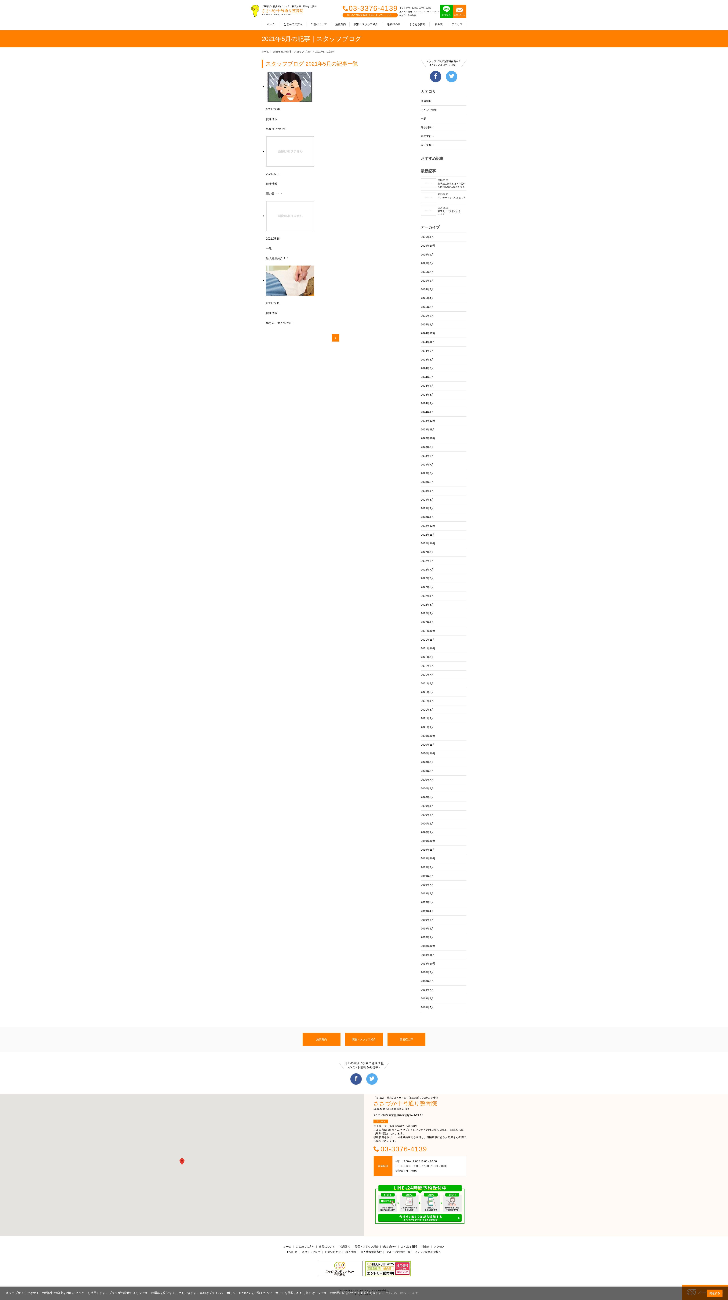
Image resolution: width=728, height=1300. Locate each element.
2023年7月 (427, 464)
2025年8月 (427, 263)
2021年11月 (428, 639)
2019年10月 (428, 858)
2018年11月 (428, 954)
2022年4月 (427, 595)
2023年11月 (428, 429)
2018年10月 (428, 963)
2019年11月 (428, 849)
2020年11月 (428, 744)
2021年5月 (427, 692)
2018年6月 (427, 998)
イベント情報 (429, 109)
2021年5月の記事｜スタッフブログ (292, 51)
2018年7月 (427, 989)
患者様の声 (393, 24)
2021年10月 (428, 648)
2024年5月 (427, 376)
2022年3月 (427, 604)
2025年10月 (428, 245)
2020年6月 (427, 788)
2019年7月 (427, 884)
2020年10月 (428, 753)
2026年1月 (427, 236)
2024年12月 (428, 333)
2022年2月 (427, 613)
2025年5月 (427, 289)
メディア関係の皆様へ (428, 1251)
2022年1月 (427, 622)
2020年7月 (427, 779)
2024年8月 (427, 359)
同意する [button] (714, 1293)
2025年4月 (427, 298)
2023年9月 (427, 447)
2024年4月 (427, 385)
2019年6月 (427, 893)
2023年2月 (427, 508)
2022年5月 (427, 587)
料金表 (439, 24)
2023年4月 (427, 490)
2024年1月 (427, 412)
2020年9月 (427, 762)
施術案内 (321, 1039)
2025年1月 (427, 324)
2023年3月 (427, 499)
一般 (423, 118)
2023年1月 (427, 517)
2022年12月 (428, 525)
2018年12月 (428, 945)
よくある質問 (417, 24)
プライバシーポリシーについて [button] (402, 1293)
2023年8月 (427, 455)
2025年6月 (427, 280)
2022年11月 (428, 534)
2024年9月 (427, 350)
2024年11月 (428, 341)
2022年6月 (427, 578)
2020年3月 (427, 814)
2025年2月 (427, 315)
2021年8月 (427, 665)
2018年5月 (427, 1007)
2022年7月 (427, 569)
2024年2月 (427, 403)
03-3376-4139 (373, 8)
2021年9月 (427, 657)
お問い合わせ (333, 1251)
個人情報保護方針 (371, 1251)
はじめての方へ (293, 24)
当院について (319, 24)
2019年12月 (428, 840)
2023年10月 (428, 438)
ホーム (271, 24)
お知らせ (292, 1251)
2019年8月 (427, 876)
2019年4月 (427, 911)
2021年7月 (427, 674)
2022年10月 (428, 543)
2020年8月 (427, 771)
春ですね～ (427, 136)
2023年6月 (427, 473)
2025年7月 (427, 271)
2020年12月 (428, 735)
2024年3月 (427, 394)
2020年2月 (427, 823)
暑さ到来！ (427, 127)
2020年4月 (427, 805)
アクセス (457, 24)
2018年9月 (427, 972)
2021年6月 (427, 683)
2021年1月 (427, 727)
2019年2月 (427, 928)
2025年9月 (427, 254)
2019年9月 (427, 867)
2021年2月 (427, 718)
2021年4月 (427, 700)
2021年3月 (427, 709)
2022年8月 (427, 560)
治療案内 (340, 24)
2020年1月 (427, 832)
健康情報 (426, 101)
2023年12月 (428, 420)
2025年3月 (427, 307)
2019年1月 (427, 937)
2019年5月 (427, 902)
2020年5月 (427, 797)
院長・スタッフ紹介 (366, 24)
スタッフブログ (311, 1251)
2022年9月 (427, 552)
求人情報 (350, 1251)
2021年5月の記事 (324, 51)
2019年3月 (427, 919)
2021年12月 (428, 630)
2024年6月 (427, 368)
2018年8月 (427, 981)
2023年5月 (427, 481)
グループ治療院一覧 (398, 1251)
